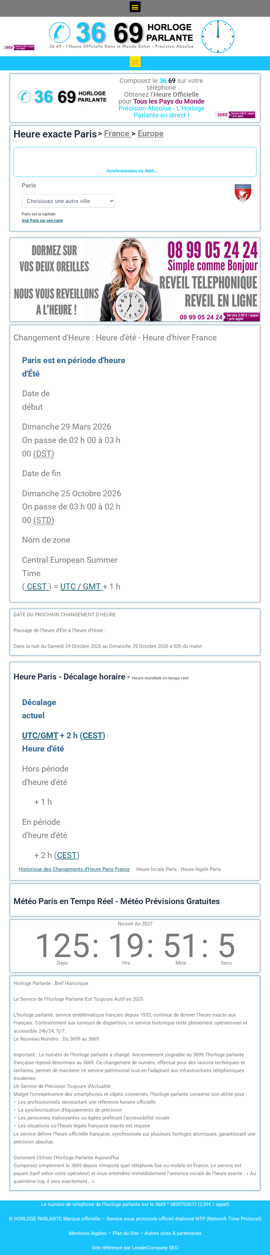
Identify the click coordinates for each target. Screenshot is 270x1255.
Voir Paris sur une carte (42, 220)
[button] (135, 6)
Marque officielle (81, 1219)
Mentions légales (88, 1233)
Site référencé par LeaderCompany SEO (135, 1248)
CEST (67, 855)
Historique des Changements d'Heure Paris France (74, 869)
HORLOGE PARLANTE (38, 1219)
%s (27, 802)
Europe (151, 133)
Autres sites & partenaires (173, 1233)
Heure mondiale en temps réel (160, 678)
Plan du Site (126, 1233)
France (117, 133)
